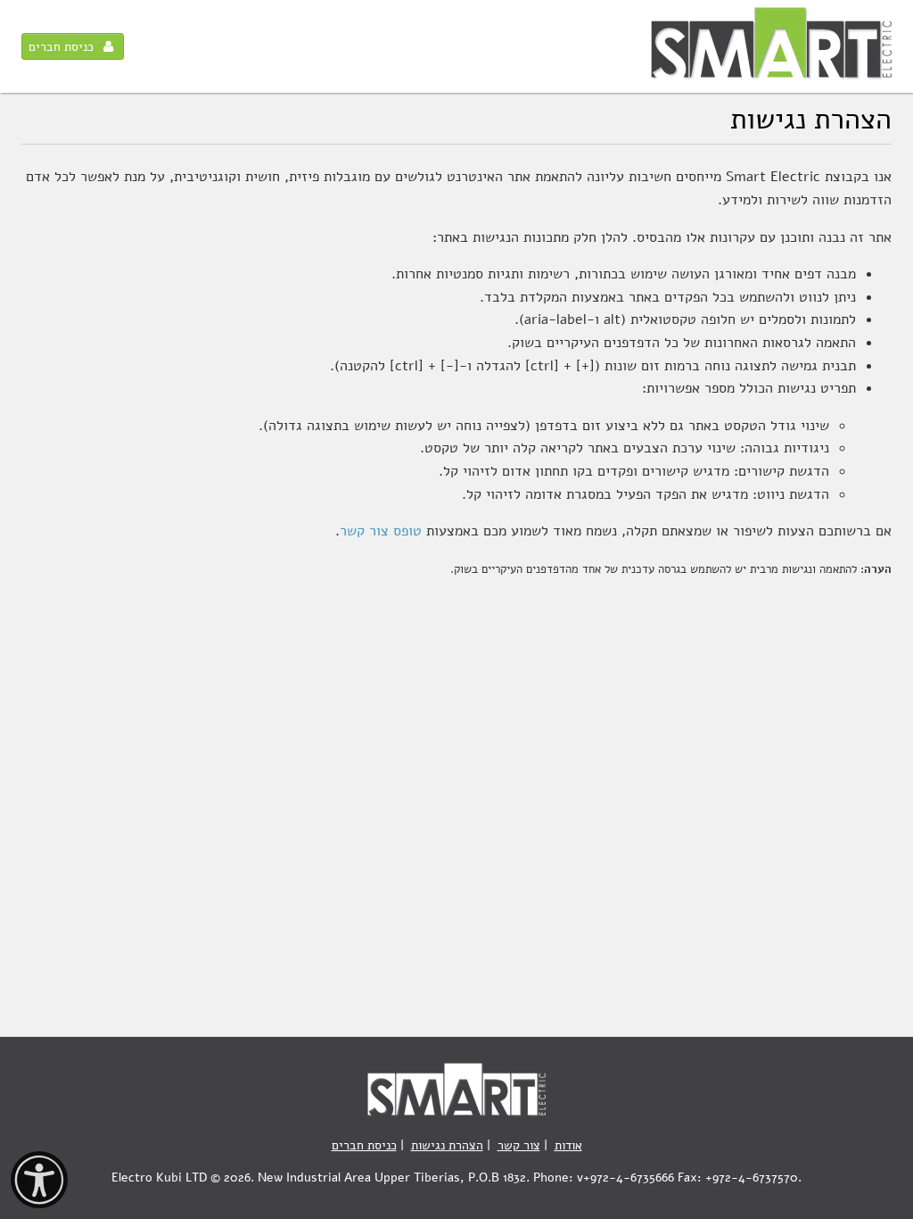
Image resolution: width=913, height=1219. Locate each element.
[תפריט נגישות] (39, 1179)
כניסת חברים (61, 46)
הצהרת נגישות (447, 1145)
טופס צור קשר (381, 531)
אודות (568, 1145)
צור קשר (519, 1145)
